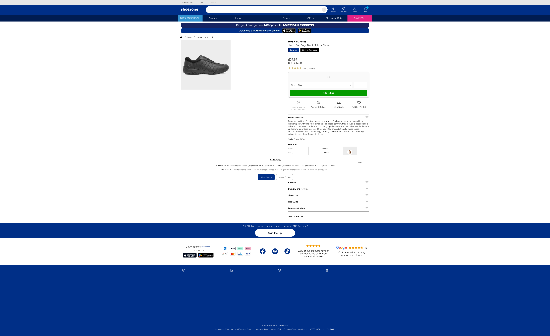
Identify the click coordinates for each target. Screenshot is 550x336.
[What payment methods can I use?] (236, 251)
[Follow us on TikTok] (287, 251)
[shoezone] (189, 9)
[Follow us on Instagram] (275, 251)
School (210, 37)
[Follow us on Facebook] (263, 251)
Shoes (199, 37)
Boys (189, 37)
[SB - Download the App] (275, 31)
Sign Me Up (275, 233)
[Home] (181, 37)
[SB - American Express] (275, 27)
